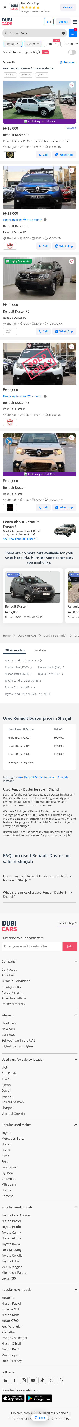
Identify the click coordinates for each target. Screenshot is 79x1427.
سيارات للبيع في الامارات (17, 1046)
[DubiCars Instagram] (24, 1380)
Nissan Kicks (10, 1315)
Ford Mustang (12, 1250)
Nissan (6, 1144)
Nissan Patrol (11, 1221)
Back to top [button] (66, 923)
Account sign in (13, 992)
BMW (5, 1156)
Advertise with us (14, 998)
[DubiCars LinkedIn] (5, 1380)
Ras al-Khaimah (13, 1102)
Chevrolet (9, 1179)
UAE (4, 1067)
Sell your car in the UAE (18, 1040)
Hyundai (8, 1173)
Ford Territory (12, 1361)
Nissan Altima (11, 1238)
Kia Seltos (9, 1332)
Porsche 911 (10, 1309)
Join (70, 946)
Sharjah (7, 1108)
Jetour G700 (10, 1321)
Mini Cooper (10, 1355)
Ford (5, 1161)
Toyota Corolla (12, 1255)
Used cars (9, 1023)
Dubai (6, 1090)
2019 (8, 75)
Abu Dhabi (9, 1073)
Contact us (9, 969)
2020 (40, 75)
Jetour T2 (8, 1298)
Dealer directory (13, 1004)
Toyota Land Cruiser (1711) (22, 660)
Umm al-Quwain (13, 1113)
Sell (49, 21)
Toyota (6, 1133)
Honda (6, 1190)
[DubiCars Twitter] (51, 1380)
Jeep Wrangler (12, 1267)
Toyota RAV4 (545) (49, 674)
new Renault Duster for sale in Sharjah (43, 777)
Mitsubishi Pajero (14, 1273)
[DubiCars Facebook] (14, 1380)
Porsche (7, 1196)
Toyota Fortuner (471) (18, 687)
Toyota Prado (11, 1227)
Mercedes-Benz (13, 1138)
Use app (63, 21)
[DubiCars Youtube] (33, 1380)
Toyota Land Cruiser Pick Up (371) (26, 694)
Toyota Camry (11, 1232)
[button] (5, 7)
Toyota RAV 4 (11, 1244)
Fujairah (7, 1096)
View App (68, 7)
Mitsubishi (9, 1184)
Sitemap (7, 1015)
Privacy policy (11, 987)
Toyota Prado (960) (50, 667)
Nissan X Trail (11, 1343)
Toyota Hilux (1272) (17, 667)
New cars (8, 1029)
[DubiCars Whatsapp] (61, 1380)
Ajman (6, 1085)
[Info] (38, 52)
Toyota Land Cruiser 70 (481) (23, 680)
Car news (8, 1035)
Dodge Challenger (14, 1338)
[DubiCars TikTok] (42, 1380)
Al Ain (6, 1079)
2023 (24, 75)
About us (8, 975)
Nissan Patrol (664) (17, 674)
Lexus (6, 1150)
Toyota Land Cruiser (16, 1215)
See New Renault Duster (19, 539)
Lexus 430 (9, 1278)
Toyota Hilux (10, 1261)
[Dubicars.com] (9, 926)
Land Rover (10, 1167)
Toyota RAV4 (10, 1349)
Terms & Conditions (16, 981)
